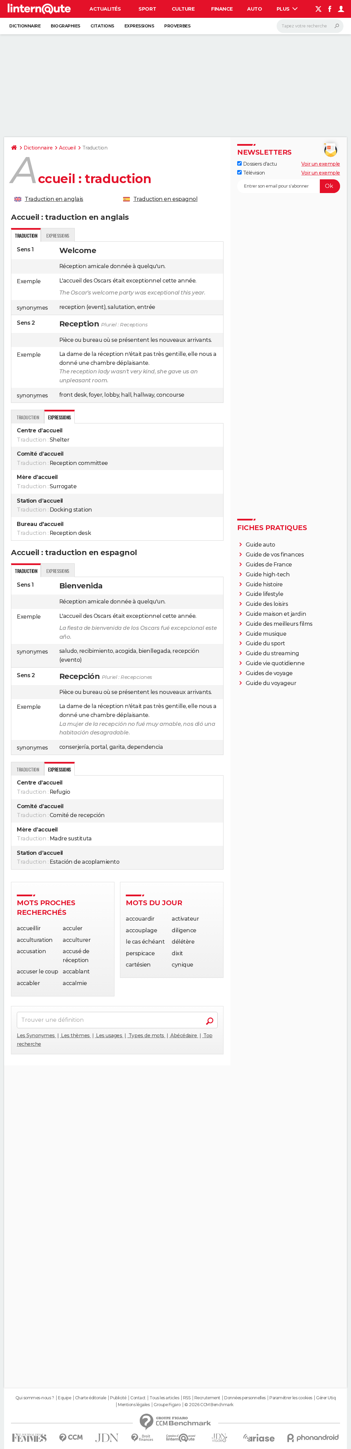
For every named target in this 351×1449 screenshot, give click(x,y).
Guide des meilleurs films (279, 624)
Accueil (67, 148)
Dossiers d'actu (259, 164)
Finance (222, 9)
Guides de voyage (269, 673)
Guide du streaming (272, 653)
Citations (102, 25)
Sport (147, 9)
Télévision (253, 173)
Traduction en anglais (54, 199)
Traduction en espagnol (165, 199)
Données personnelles (244, 1398)
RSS (187, 1398)
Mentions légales (133, 1404)
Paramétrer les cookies (290, 1398)
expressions (57, 235)
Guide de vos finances (275, 554)
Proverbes (177, 25)
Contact (138, 1398)
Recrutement (207, 1398)
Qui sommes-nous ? (34, 1398)
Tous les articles (164, 1398)
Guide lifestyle (264, 594)
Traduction (27, 417)
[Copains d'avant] (181, 1438)
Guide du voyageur (271, 683)
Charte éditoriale (90, 1398)
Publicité (118, 1398)
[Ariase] (259, 1437)
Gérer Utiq (326, 1398)
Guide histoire (264, 584)
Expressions (139, 25)
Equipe (64, 1398)
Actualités (105, 9)
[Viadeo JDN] (219, 1438)
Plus (284, 9)
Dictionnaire (24, 25)
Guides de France (269, 564)
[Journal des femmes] (29, 1438)
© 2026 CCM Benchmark (208, 1404)
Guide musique (266, 634)
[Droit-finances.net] (142, 1438)
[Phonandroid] (313, 1438)
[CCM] (71, 1438)
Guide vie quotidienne (275, 663)
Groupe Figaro (167, 1404)
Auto (254, 9)
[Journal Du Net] (107, 1438)
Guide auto (260, 544)
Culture (183, 9)
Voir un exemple (320, 164)
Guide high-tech (268, 574)
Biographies (65, 25)
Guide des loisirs (267, 604)
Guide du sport (265, 643)
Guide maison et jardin (276, 614)
